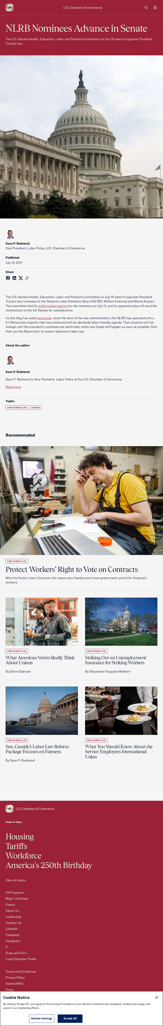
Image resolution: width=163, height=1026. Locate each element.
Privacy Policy (15, 977)
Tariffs (16, 846)
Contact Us (13, 923)
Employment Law (16, 408)
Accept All (70, 1018)
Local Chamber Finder (21, 959)
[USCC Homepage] (81, 809)
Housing (20, 836)
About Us (12, 911)
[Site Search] (146, 7)
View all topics (16, 880)
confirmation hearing (53, 306)
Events (10, 905)
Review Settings (41, 1018)
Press (10, 990)
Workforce (23, 855)
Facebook (12, 935)
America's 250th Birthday (49, 865)
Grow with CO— (17, 953)
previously (44, 318)
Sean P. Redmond (18, 243)
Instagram (13, 941)
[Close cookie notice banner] (156, 997)
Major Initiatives (17, 898)
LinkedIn (12, 929)
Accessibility (14, 983)
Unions (35, 408)
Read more (13, 387)
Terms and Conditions (21, 971)
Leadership (13, 917)
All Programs (15, 892)
